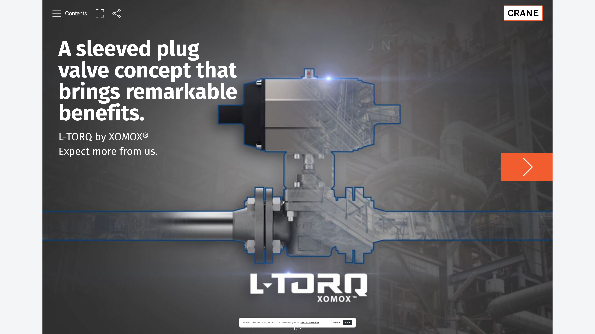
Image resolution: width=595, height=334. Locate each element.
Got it (347, 322)
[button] (70, 13)
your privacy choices (309, 322)
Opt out (336, 322)
